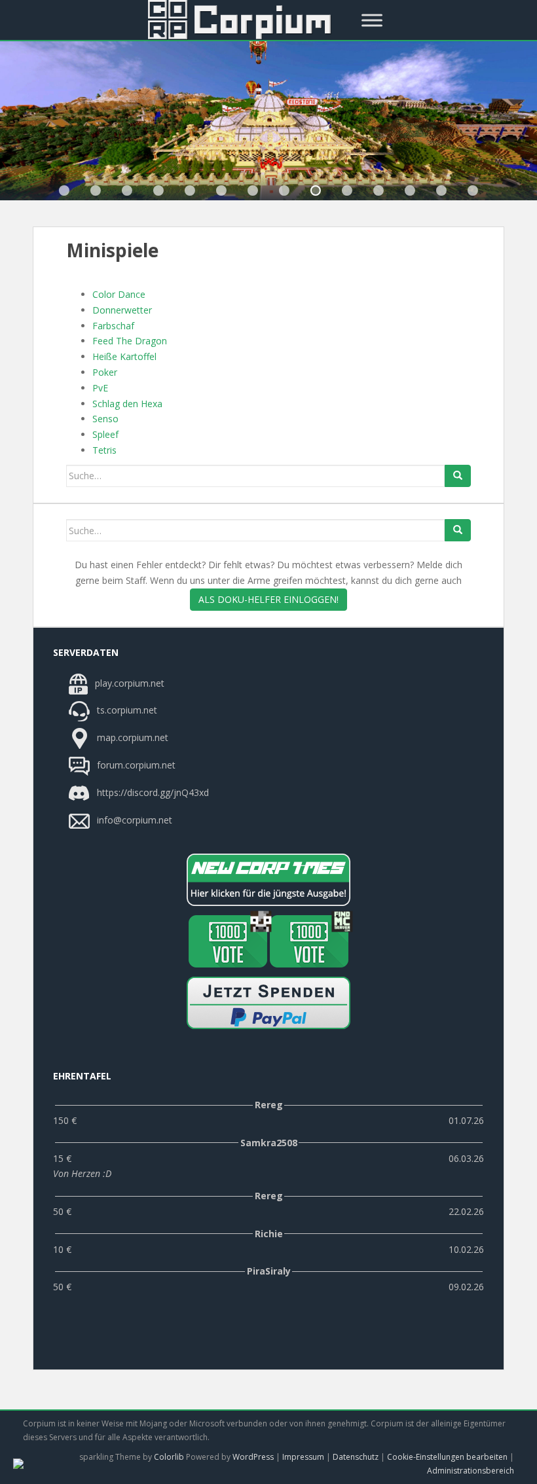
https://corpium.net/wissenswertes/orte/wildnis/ (190, 190)
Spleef (105, 434)
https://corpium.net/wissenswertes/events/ (158, 190)
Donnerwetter (122, 310)
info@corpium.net (134, 820)
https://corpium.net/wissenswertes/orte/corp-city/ (95, 190)
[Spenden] (268, 1003)
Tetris (104, 450)
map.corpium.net (131, 737)
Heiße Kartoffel (124, 356)
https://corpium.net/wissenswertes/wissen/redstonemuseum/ (315, 190)
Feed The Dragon (129, 341)
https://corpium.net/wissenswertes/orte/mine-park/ (253, 190)
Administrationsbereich (470, 1470)
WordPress (253, 1456)
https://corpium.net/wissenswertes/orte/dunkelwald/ (127, 190)
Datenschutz (356, 1456)
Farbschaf (113, 325)
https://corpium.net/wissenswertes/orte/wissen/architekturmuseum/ (64, 190)
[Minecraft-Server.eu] (228, 941)
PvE (100, 388)
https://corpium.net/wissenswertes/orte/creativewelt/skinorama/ (347, 190)
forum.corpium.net (135, 765)
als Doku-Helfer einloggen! (268, 599)
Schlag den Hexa (127, 403)
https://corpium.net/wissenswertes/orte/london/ (221, 190)
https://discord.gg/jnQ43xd (151, 792)
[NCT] (268, 880)
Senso (105, 418)
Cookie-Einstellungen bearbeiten (447, 1456)
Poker (104, 372)
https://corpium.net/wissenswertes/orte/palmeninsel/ (284, 190)
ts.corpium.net (125, 710)
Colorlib (169, 1456)
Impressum (303, 1456)
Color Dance (118, 294)
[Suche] (458, 476)
